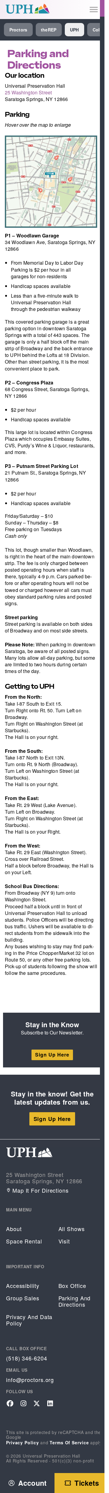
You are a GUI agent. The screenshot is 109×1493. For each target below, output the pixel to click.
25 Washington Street (28, 92)
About (14, 1229)
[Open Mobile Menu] (93, 9)
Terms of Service (69, 1442)
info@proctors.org (30, 1380)
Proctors (18, 30)
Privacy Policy (22, 1442)
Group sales (22, 1298)
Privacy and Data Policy (29, 1320)
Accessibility (22, 1285)
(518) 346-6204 (26, 1358)
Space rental (24, 1241)
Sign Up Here (52, 1054)
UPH (74, 30)
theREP (48, 30)
